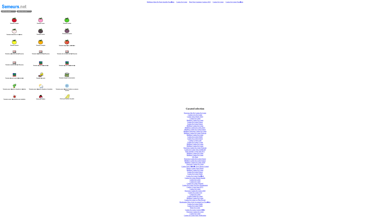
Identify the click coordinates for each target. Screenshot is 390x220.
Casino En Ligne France (195, 122)
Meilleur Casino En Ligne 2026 (195, 162)
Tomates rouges (14, 23)
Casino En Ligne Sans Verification (195, 215)
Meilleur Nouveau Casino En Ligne (195, 131)
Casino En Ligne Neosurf (195, 183)
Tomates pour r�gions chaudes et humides (40, 89)
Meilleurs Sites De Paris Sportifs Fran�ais (160, 2)
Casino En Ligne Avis (195, 193)
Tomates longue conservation (67, 78)
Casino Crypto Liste (195, 140)
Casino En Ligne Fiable (195, 137)
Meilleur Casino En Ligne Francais (195, 133)
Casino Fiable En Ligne (195, 196)
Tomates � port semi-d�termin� (14, 78)
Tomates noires (41, 34)
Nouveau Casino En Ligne (195, 164)
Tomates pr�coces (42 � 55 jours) (14, 53)
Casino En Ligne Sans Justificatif (195, 150)
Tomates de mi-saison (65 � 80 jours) (67, 53)
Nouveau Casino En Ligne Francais (195, 148)
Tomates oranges (40, 45)
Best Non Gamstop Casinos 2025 (200, 2)
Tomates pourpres (67, 33)
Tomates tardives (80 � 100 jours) (14, 64)
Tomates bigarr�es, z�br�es (67, 45)
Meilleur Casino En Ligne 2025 (195, 128)
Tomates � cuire (40, 78)
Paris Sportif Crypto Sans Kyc (195, 151)
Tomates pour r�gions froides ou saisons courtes (67, 90)
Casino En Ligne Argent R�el (195, 210)
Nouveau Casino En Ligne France (195, 159)
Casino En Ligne (181, 2)
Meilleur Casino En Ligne (195, 120)
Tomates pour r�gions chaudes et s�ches (14, 89)
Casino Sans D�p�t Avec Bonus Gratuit (195, 166)
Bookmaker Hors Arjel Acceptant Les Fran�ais (195, 202)
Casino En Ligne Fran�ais (234, 2)
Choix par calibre (40, 99)
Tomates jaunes (14, 45)
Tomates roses (41, 23)
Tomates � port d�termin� (40, 65)
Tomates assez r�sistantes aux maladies (14, 99)
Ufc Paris (195, 157)
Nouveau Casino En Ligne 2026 (195, 191)
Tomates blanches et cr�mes (14, 34)
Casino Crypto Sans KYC (195, 187)
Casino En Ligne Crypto (195, 142)
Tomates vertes (67, 23)
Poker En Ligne (195, 208)
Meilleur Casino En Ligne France (195, 129)
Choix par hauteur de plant (67, 98)
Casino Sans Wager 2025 (195, 117)
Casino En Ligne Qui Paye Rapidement (195, 185)
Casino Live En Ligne (195, 115)
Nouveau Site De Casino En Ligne (195, 113)
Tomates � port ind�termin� (67, 65)
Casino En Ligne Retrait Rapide (195, 178)
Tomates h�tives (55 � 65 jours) (40, 53)
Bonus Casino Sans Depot (195, 168)
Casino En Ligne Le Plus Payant (195, 200)
